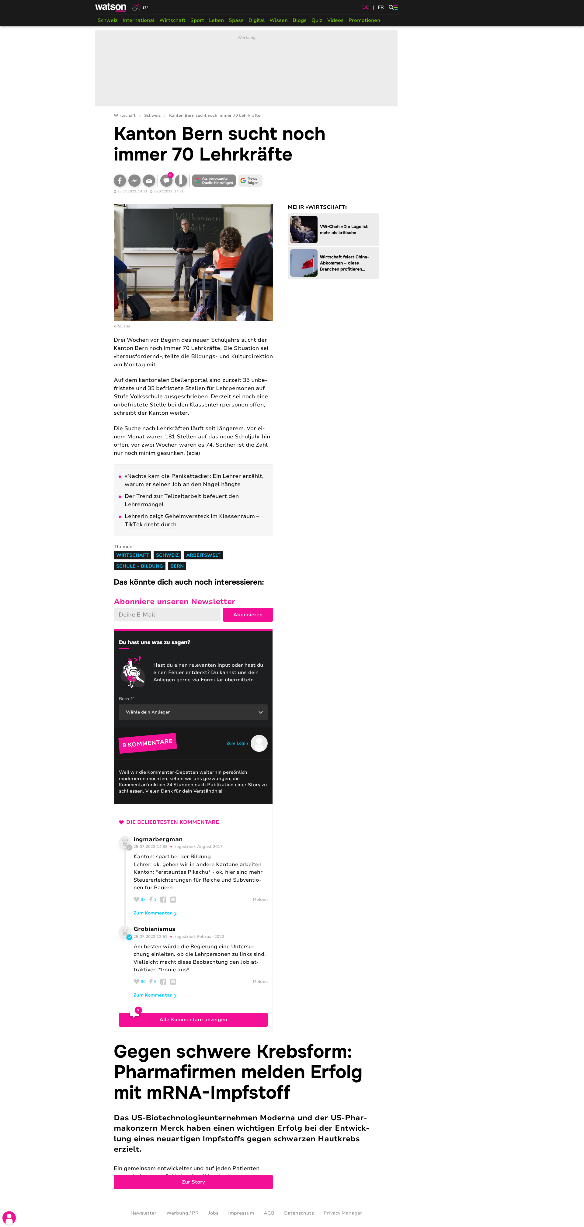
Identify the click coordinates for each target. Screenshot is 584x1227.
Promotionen (364, 20)
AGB (269, 1213)
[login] (9, 1218)
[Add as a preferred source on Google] (214, 181)
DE (365, 7)
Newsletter (143, 1213)
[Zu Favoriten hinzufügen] (181, 181)
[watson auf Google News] (250, 181)
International (139, 20)
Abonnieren (247, 614)
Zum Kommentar (153, 913)
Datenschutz (299, 1213)
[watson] (111, 7)
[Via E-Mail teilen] (149, 181)
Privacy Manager (343, 1213)
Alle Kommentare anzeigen (193, 1019)
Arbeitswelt (203, 555)
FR (381, 7)
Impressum (241, 1213)
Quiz (316, 20)
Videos (335, 20)
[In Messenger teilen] (134, 181)
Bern (177, 566)
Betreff (126, 699)
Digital (257, 20)
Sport (197, 20)
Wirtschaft (172, 20)
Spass (236, 20)
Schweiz (108, 20)
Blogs (300, 20)
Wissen (278, 20)
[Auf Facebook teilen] (120, 181)
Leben (216, 20)
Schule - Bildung (139, 566)
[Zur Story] (246, 1115)
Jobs (213, 1213)
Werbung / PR (182, 1213)
